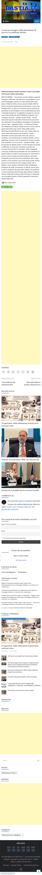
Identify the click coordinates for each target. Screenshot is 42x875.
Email (3, 531)
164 (28, 850)
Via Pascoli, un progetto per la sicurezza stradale (20, 490)
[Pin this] (28, 372)
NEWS (37, 21)
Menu (7, 21)
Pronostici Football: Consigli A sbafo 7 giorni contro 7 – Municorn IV (20, 602)
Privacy (6, 865)
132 (18, 850)
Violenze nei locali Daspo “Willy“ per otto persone (20, 460)
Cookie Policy (16, 865)
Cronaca (4, 36)
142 (23, 850)
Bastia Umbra (9, 618)
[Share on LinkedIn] (13, 372)
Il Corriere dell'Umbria (14, 36)
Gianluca (5, 651)
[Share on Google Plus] (23, 372)
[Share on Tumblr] (18, 372)
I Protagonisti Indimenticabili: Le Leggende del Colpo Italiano (18, 590)
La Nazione (17, 618)
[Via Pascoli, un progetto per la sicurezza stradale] (3, 657)
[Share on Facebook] (3, 372)
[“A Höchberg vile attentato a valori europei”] (3, 692)
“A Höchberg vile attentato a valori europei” (21, 690)
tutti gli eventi (21, 560)
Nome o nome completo (8, 524)
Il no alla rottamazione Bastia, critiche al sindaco (22, 677)
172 (33, 850)
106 (13, 850)
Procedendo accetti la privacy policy (14, 538)
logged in (21, 501)
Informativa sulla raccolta (8, 873)
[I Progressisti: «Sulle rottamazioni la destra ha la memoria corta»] (21, 631)
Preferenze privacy (31, 865)
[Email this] (33, 372)
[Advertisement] (21, 67)
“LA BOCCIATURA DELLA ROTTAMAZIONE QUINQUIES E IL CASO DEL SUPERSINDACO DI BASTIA (24, 684)
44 (9, 850)
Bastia (3, 618)
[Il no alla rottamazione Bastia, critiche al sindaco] (3, 678)
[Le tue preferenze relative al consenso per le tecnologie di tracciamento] (38, 871)
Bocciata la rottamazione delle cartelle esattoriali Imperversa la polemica (23, 671)
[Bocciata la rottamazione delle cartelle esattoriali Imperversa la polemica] (3, 672)
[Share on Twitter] (8, 372)
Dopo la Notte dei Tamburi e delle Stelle (21, 608)
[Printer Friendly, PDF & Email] (6, 187)
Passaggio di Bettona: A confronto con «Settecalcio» (16, 592)
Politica (23, 618)
